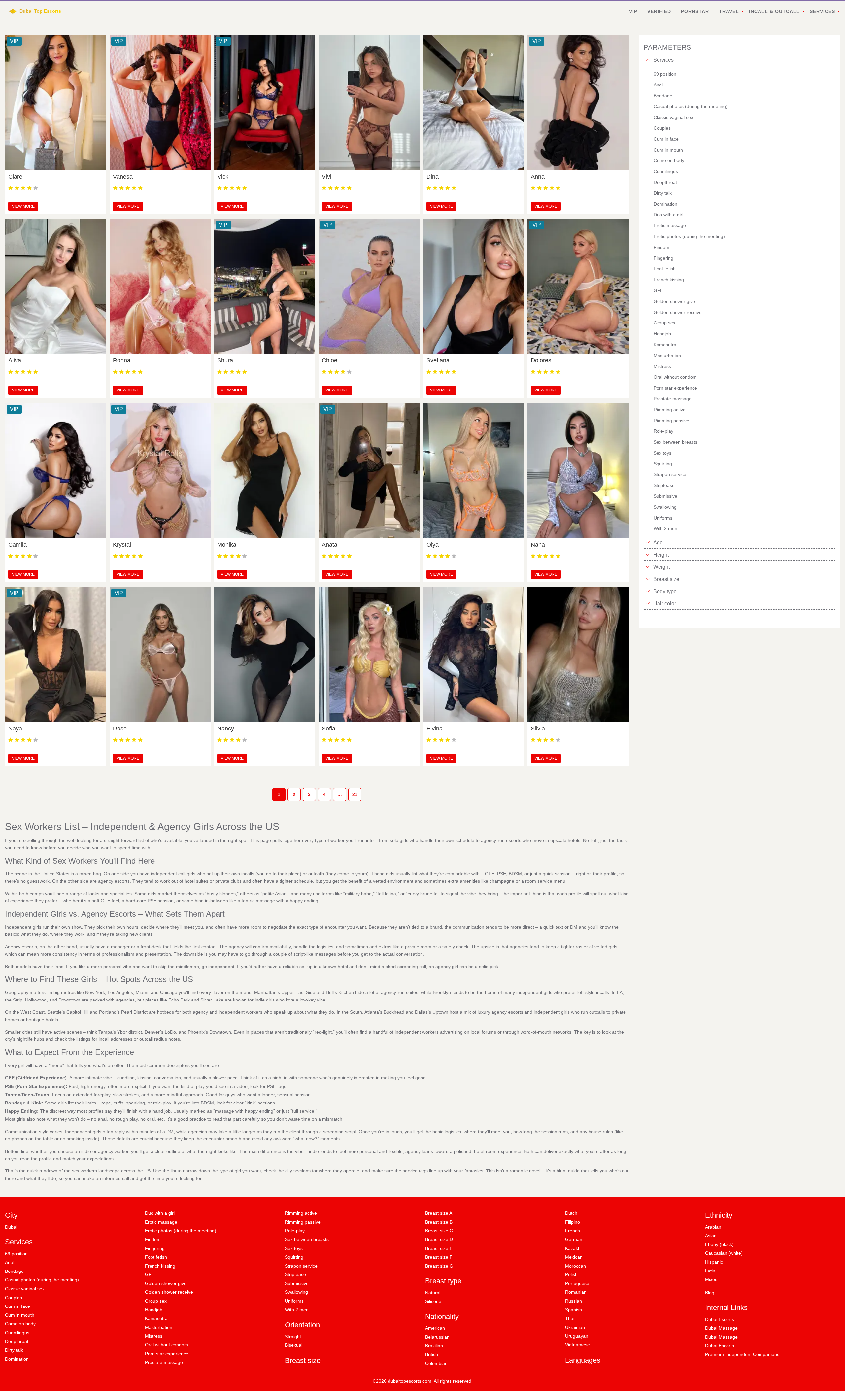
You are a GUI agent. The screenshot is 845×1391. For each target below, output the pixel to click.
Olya (432, 544)
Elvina (434, 728)
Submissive (297, 1283)
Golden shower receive (169, 1292)
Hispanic (714, 1262)
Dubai (11, 1227)
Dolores (541, 360)
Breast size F (439, 1257)
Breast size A (438, 1213)
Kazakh (573, 1248)
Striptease (295, 1274)
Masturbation (158, 1327)
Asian (711, 1235)
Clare (15, 176)
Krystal (122, 544)
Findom (153, 1239)
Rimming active (301, 1213)
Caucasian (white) (724, 1253)
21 (354, 794)
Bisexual (293, 1345)
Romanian (576, 1292)
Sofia (328, 728)
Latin (710, 1270)
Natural (432, 1292)
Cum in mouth (19, 1315)
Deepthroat (16, 1341)
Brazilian (434, 1345)
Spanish (573, 1309)
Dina (432, 176)
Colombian (436, 1363)
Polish (571, 1274)
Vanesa (123, 176)
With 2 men (297, 1309)
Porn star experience (166, 1353)
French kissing (160, 1266)
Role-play (295, 1230)
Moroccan (575, 1266)
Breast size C (439, 1230)
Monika (226, 544)
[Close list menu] (648, 60)
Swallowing (296, 1292)
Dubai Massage (721, 1328)
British (431, 1354)
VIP (633, 11)
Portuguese (577, 1283)
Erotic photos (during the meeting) (180, 1230)
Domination (17, 1359)
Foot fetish (156, 1257)
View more (23, 206)
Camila (17, 544)
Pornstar (695, 11)
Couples (13, 1297)
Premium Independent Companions (742, 1354)
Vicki (223, 176)
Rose (120, 728)
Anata (329, 544)
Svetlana (438, 360)
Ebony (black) (719, 1244)
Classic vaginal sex (25, 1288)
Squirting (294, 1257)
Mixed (711, 1279)
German (573, 1239)
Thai (569, 1318)
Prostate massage (164, 1362)
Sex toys (294, 1248)
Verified (659, 11)
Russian (573, 1301)
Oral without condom (166, 1344)
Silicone (433, 1301)
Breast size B (439, 1222)
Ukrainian (575, 1327)
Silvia (538, 728)
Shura (225, 360)
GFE (149, 1274)
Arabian (713, 1227)
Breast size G (439, 1266)
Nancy (225, 728)
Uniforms (294, 1301)
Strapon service (301, 1266)
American (435, 1328)
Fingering (155, 1248)
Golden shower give (165, 1283)
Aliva (14, 360)
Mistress (153, 1336)
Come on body (20, 1323)
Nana (538, 544)
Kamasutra (156, 1318)
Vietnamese (577, 1344)
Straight (293, 1336)
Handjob (153, 1309)
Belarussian (437, 1337)
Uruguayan (576, 1336)
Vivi (326, 176)
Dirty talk (14, 1350)
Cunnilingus (17, 1332)
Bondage (14, 1271)
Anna (538, 176)
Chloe (329, 360)
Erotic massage (161, 1222)
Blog (709, 1292)
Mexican (574, 1257)
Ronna (121, 360)
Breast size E (439, 1248)
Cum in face (17, 1306)
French (572, 1230)
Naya (15, 728)
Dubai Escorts (719, 1319)
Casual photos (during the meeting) (42, 1279)
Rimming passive (303, 1222)
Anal (9, 1262)
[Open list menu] (648, 542)
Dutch (571, 1213)
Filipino (572, 1222)
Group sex (156, 1301)
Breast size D (439, 1239)
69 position (16, 1253)
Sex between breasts (307, 1239)
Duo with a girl (160, 1213)
